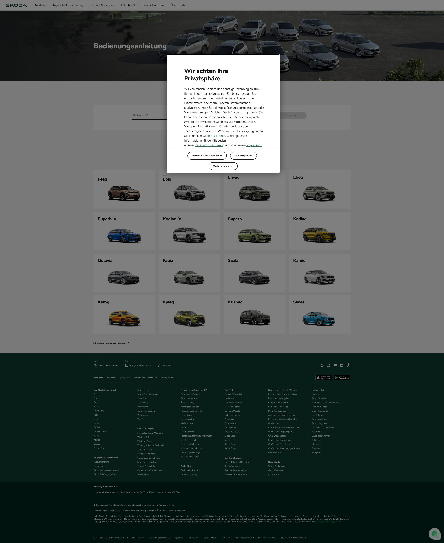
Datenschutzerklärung (209, 145)
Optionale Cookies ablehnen (207, 155)
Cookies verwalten (223, 166)
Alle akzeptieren (243, 155)
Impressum (254, 145)
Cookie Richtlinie (214, 136)
